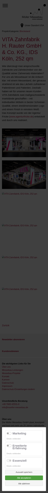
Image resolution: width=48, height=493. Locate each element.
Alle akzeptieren (24, 478)
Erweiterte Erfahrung (20, 447)
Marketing (19, 433)
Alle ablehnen (24, 483)
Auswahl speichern (24, 472)
